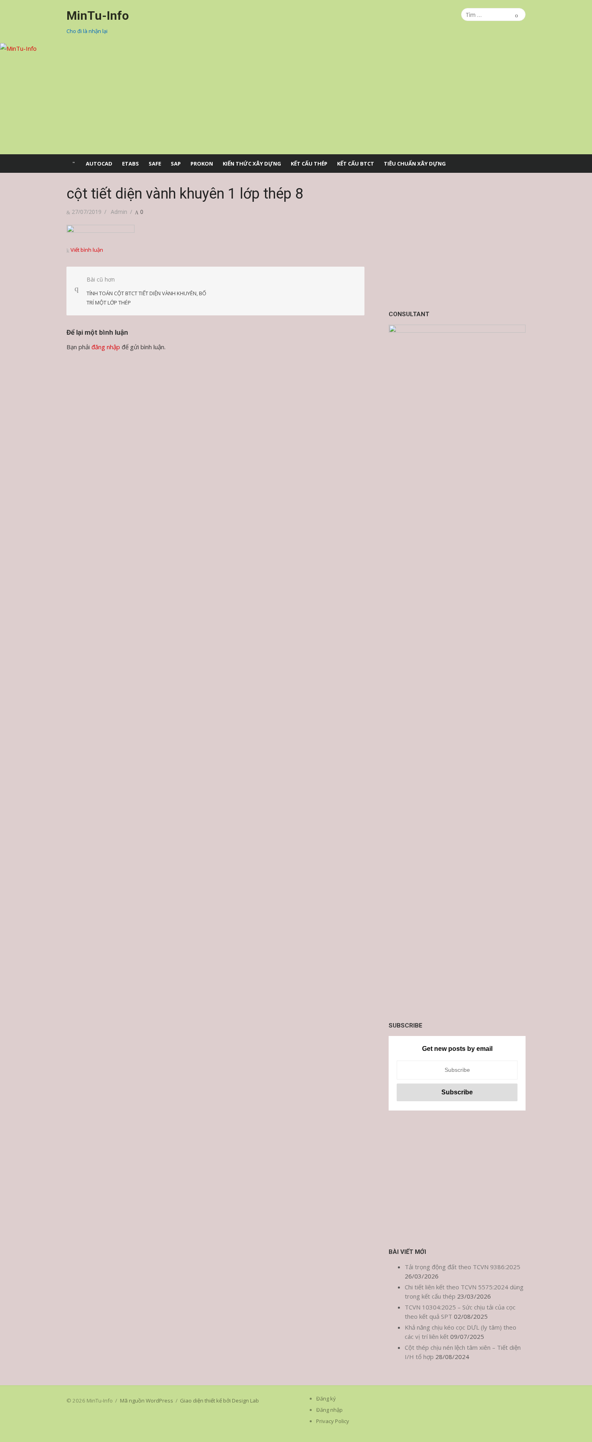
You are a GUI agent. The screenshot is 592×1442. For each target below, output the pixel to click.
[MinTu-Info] (296, 98)
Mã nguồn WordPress (146, 1400)
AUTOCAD (99, 163)
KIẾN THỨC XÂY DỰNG (252, 163)
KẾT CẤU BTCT (355, 163)
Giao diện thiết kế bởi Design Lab (219, 1400)
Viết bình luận (86, 249)
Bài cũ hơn (146, 291)
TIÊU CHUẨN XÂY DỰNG (415, 163)
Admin (119, 211)
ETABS (130, 163)
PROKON (201, 163)
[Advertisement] (457, 241)
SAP (176, 163)
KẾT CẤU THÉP (309, 163)
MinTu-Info (97, 15)
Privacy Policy (332, 1421)
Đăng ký (326, 1398)
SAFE (155, 163)
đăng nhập (105, 347)
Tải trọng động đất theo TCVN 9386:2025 (462, 1267)
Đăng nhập (329, 1409)
